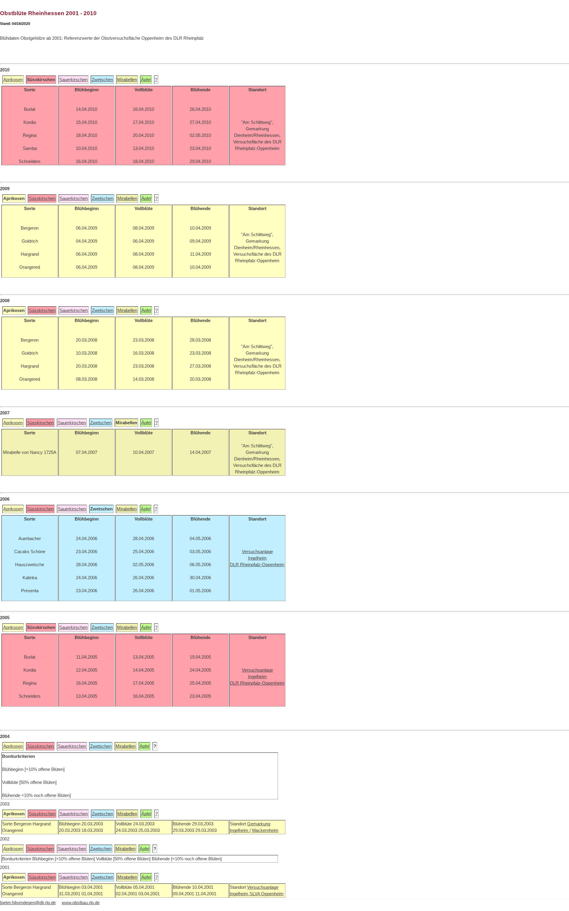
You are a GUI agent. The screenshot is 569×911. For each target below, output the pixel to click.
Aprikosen (13, 79)
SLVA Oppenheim (267, 893)
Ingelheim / (240, 830)
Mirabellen (127, 79)
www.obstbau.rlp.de (81, 902)
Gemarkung (258, 824)
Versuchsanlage (262, 887)
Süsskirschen (42, 198)
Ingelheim (240, 893)
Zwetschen (102, 79)
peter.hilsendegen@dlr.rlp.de (28, 902)
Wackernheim (265, 830)
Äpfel (146, 79)
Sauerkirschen (73, 79)
